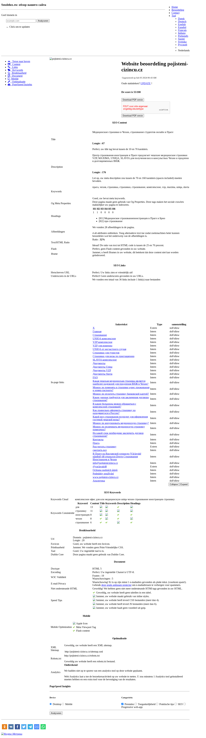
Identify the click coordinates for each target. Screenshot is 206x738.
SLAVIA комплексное (105, 359)
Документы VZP (102, 370)
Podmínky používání (103, 473)
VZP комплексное (102, 342)
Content (15, 64)
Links (14, 67)
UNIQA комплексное (104, 338)
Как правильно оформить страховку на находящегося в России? (114, 412)
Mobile (14, 78)
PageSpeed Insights (21, 84)
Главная (97, 331)
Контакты (98, 439)
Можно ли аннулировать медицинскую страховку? (121, 423)
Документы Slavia (102, 374)
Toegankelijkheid (146, 704)
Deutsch (182, 21)
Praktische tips (167, 704)
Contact (175, 12)
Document (16, 75)
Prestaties (129, 704)
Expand (183, 484)
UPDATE (145, 83)
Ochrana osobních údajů (105, 470)
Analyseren (43, 21)
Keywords (16, 70)
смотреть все (100, 450)
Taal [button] (174, 15)
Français (182, 30)
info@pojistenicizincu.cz (105, 463)
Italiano (182, 33)
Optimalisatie (17, 81)
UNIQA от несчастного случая (109, 349)
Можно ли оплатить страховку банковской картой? (121, 393)
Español (182, 27)
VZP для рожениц (102, 345)
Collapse (174, 484)
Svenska (182, 41)
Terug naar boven (20, 61)
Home (175, 7)
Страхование (100, 335)
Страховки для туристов (106, 352)
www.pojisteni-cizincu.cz (105, 477)
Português (183, 36)
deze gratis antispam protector (116, 585)
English (182, 24)
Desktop (57, 704)
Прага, (96, 443)
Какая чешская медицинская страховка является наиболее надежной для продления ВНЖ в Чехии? (120, 382)
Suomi (181, 38)
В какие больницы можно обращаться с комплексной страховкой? (114, 405)
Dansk (181, 18)
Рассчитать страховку (104, 446)
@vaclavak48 (100, 466)
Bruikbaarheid (18, 73)
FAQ (95, 377)
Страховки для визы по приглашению (113, 356)
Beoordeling (178, 10)
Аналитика (99, 480)
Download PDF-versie (133, 100)
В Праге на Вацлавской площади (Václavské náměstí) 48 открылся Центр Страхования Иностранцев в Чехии (117, 456)
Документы (99, 363)
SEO (180, 704)
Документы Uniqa (102, 366)
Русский (182, 44)
